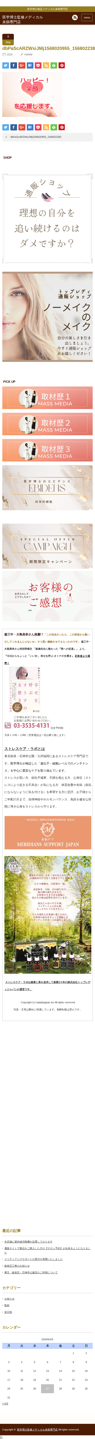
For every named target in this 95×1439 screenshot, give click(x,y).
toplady (28, 54)
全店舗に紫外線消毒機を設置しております (28, 1241)
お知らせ (9, 1298)
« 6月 (5, 1403)
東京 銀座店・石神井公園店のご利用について (31, 1272)
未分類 (8, 1312)
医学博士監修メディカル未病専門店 (37, 1429)
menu (87, 17)
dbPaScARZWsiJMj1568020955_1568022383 (35, 137)
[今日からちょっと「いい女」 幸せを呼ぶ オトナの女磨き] (24, 711)
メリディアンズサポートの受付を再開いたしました (33, 1259)
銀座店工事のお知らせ (17, 1265)
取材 (6, 1305)
